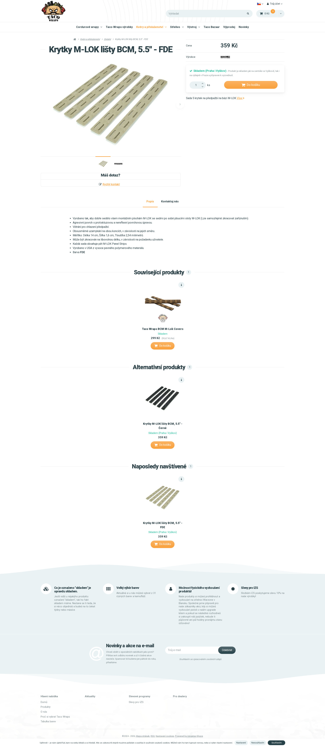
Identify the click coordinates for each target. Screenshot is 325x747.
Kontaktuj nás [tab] (170, 201)
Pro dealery (180, 696)
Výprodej (229, 27)
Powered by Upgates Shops (189, 736)
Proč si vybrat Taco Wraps (55, 716)
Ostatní (107, 39)
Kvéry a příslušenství (149, 27)
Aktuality (90, 696)
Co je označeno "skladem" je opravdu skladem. (72, 589)
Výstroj (192, 27)
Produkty (45, 706)
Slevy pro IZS (136, 702)
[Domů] (53, 11)
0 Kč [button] (271, 13)
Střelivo (175, 27)
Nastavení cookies (165, 736)
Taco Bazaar (212, 27)
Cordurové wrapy (87, 27)
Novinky (244, 27)
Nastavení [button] (241, 743)
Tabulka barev (48, 721)
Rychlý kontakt (111, 184)
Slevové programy (139, 696)
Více (240, 98)
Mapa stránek (143, 736)
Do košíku (253, 85)
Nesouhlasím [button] (257, 743)
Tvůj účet (275, 3)
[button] (280, 13)
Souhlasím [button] (277, 743)
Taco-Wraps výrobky (119, 27)
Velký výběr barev (127, 588)
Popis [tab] (150, 201)
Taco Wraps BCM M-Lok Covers (162, 329)
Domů (44, 702)
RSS (153, 736)
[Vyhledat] (248, 13)
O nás (44, 711)
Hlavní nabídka (49, 696)
